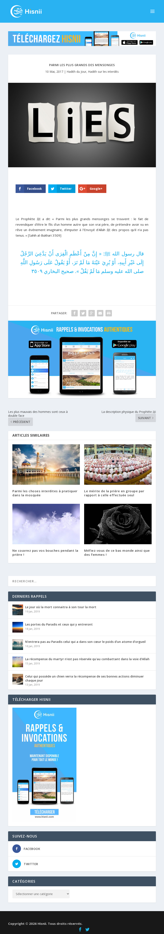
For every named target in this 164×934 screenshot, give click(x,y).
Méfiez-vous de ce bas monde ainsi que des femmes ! (117, 552)
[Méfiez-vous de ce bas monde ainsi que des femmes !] (118, 524)
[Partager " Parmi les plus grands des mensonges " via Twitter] (83, 313)
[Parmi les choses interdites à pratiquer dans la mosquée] (46, 464)
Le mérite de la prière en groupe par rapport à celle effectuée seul (114, 493)
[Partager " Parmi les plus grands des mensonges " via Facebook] (74, 313)
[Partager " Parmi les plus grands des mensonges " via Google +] (91, 313)
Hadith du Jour (76, 72)
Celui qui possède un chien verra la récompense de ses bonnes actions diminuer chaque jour (84, 678)
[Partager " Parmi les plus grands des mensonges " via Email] (100, 313)
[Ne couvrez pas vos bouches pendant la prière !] (46, 524)
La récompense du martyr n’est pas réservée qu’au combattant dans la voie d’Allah (87, 659)
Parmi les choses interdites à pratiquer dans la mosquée (45, 493)
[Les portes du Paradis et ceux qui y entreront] (17, 627)
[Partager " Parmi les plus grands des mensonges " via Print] (108, 313)
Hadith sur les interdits (103, 72)
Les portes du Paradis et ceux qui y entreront (59, 624)
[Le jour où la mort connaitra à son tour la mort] (17, 610)
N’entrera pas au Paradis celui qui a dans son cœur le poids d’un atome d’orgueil (85, 642)
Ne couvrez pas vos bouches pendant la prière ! (45, 552)
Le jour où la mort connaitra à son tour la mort (60, 607)
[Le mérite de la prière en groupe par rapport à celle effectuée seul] (118, 464)
